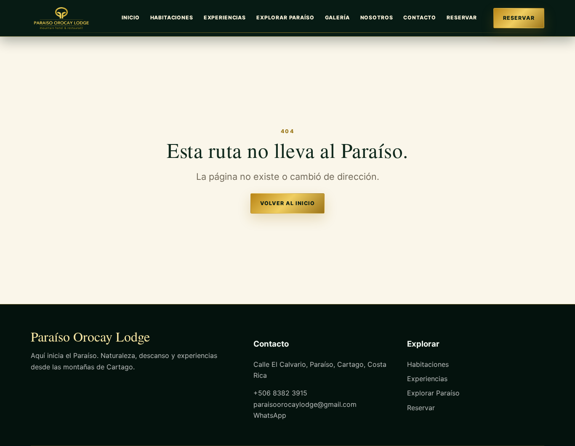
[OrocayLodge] (64, 18)
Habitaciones (171, 17)
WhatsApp (269, 415)
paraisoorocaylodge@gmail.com (305, 404)
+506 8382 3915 (280, 393)
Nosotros (376, 17)
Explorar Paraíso (285, 17)
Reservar (462, 17)
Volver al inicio (287, 203)
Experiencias (225, 17)
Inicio (130, 17)
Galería (337, 17)
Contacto (419, 17)
